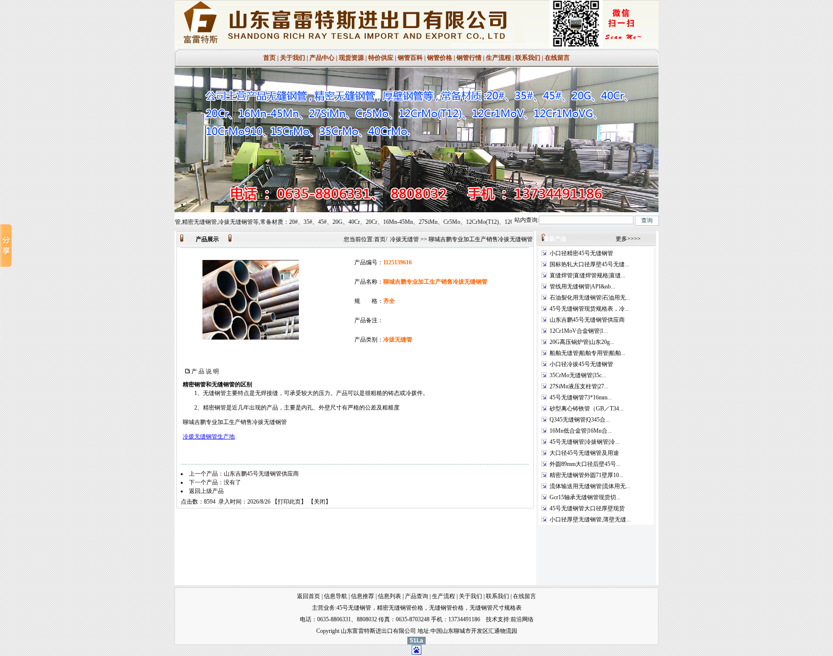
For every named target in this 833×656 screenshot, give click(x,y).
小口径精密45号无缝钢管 (581, 253)
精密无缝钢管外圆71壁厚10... (586, 475)
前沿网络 (522, 619)
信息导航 (335, 596)
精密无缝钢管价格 (400, 607)
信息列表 (389, 596)
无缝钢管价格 (446, 607)
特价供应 (381, 57)
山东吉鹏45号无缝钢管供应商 (261, 473)
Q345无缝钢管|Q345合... (580, 419)
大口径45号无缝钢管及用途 (584, 453)
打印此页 (289, 501)
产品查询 (416, 596)
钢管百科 (410, 57)
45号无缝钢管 (353, 607)
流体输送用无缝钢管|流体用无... (590, 486)
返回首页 (308, 596)
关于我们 (292, 57)
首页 (269, 57)
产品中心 (322, 57)
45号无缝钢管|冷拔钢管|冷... (584, 441)
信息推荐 (362, 596)
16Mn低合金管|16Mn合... (581, 430)
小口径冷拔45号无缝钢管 (581, 364)
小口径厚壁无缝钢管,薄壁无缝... (590, 519)
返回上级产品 (206, 491)
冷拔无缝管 (404, 239)
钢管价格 (439, 57)
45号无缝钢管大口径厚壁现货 (587, 508)
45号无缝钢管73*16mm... (581, 397)
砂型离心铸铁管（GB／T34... (586, 408)
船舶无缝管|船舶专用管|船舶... (587, 353)
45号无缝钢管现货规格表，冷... (589, 308)
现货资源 (351, 57)
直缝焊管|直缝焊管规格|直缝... (587, 275)
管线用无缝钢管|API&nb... (582, 286)
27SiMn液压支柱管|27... (579, 386)
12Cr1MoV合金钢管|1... (579, 331)
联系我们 (527, 57)
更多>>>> (628, 238)
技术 (491, 619)
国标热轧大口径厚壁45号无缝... (589, 264)
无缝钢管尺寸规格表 (496, 607)
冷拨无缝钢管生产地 (209, 436)
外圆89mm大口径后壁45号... (585, 464)
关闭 (319, 501)
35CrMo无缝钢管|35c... (578, 375)
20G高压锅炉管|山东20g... (582, 342)
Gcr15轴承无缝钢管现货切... (585, 497)
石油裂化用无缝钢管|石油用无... (590, 297)
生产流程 (499, 57)
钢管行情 (469, 57)
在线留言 (556, 57)
